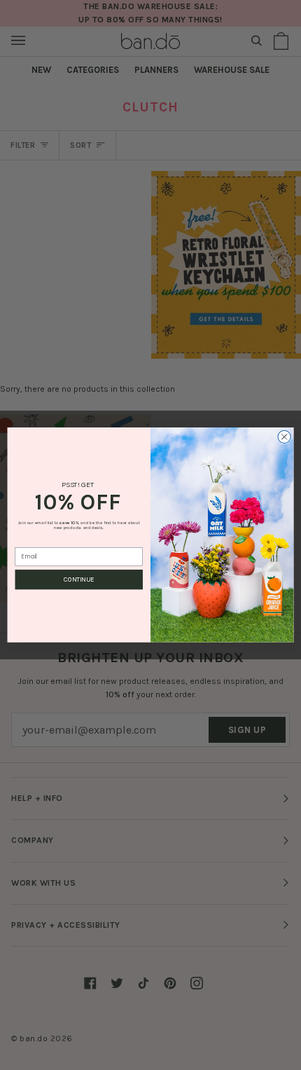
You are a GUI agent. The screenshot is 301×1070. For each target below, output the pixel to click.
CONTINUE (79, 579)
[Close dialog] (284, 436)
